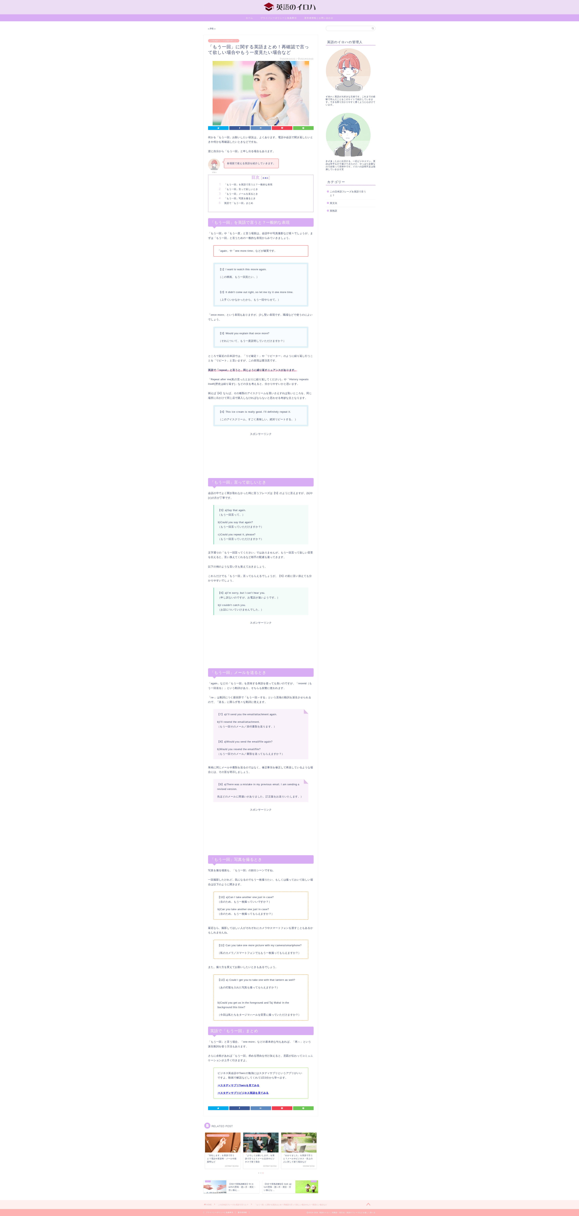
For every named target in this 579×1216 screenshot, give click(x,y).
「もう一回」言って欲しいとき (241, 189)
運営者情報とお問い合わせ (318, 18)
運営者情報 (242, 1212)
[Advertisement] (261, 457)
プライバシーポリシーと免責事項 (279, 18)
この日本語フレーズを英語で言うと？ (224, 41)
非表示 (266, 178)
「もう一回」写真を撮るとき (240, 198)
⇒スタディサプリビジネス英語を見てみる (243, 1093)
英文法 (333, 203)
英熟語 (333, 210)
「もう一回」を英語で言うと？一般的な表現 (248, 184)
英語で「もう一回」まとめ (238, 203)
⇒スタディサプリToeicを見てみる (238, 1085)
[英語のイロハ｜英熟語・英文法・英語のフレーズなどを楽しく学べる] (289, 11)
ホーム (249, 18)
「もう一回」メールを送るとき (241, 193)
